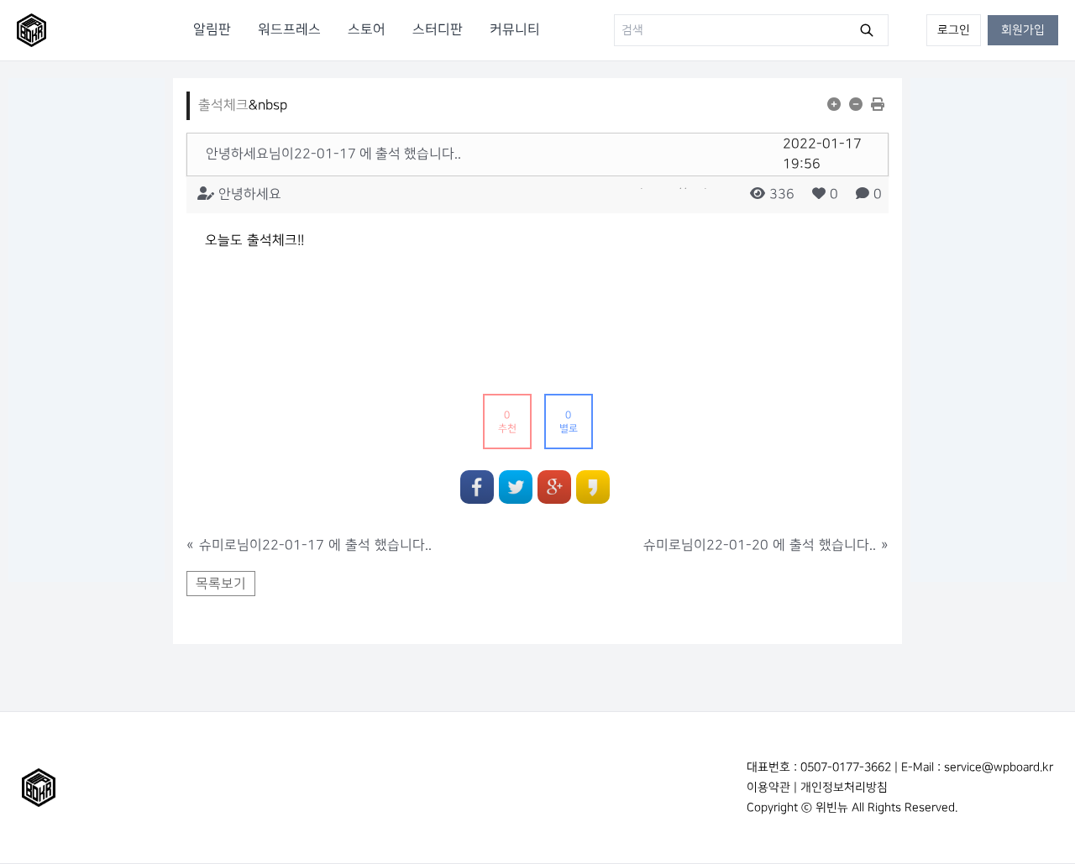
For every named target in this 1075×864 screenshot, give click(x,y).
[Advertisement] (86, 330)
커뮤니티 (515, 30)
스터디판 (437, 30)
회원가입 (1023, 30)
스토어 (366, 30)
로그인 (953, 30)
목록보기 (221, 584)
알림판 (212, 30)
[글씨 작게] (858, 106)
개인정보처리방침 (844, 787)
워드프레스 (289, 30)
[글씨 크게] (836, 106)
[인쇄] (880, 106)
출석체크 (223, 105)
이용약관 (768, 787)
